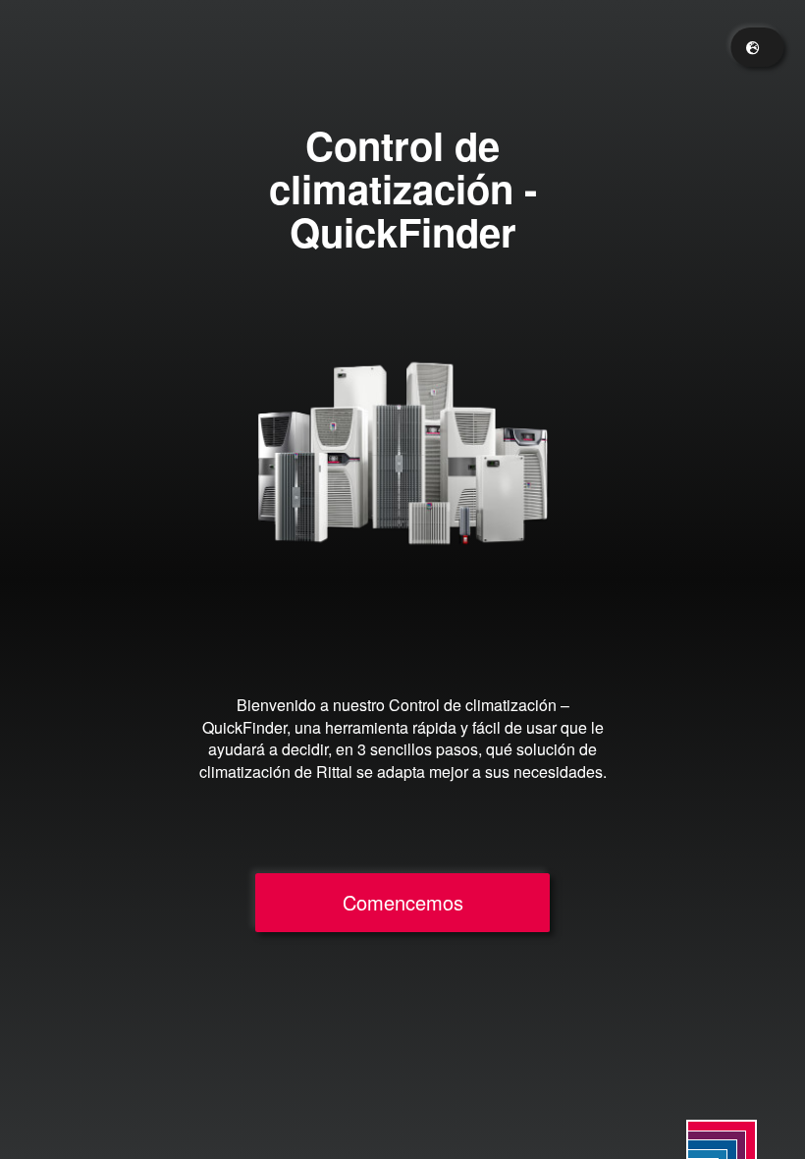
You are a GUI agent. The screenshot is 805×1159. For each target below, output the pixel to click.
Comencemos (403, 902)
